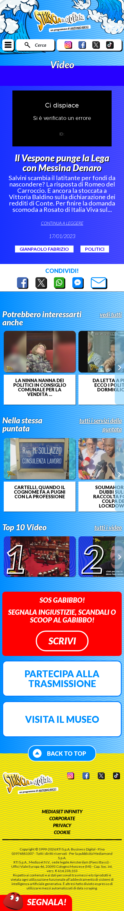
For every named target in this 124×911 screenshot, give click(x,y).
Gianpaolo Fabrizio (44, 249)
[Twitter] (96, 45)
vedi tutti (111, 314)
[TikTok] (110, 45)
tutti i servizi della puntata (100, 425)
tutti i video (108, 527)
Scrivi (62, 640)
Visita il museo (62, 719)
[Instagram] (68, 45)
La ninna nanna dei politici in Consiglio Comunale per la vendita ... (39, 387)
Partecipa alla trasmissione (62, 678)
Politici (94, 249)
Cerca (40, 45)
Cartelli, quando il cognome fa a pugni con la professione (39, 492)
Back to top (66, 753)
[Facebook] (82, 45)
